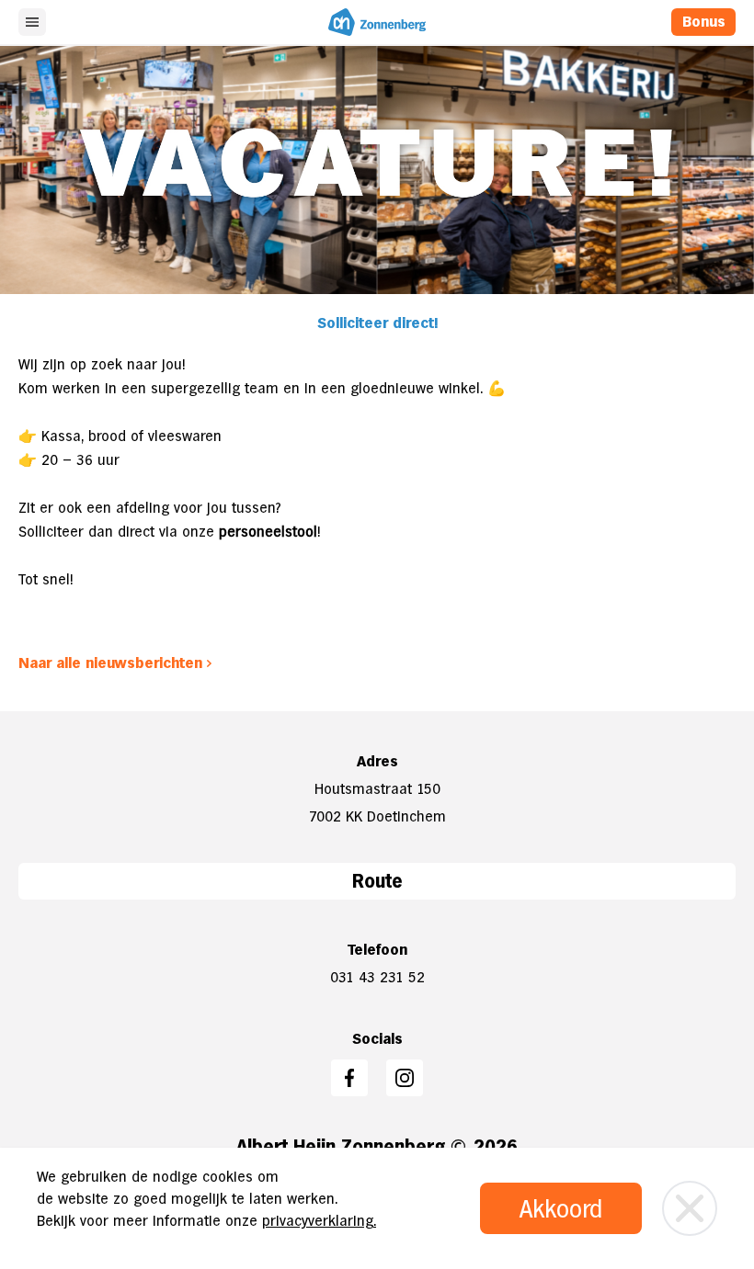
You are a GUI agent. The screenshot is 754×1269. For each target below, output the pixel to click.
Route (377, 881)
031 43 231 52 (377, 977)
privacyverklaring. (319, 1220)
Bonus (703, 21)
